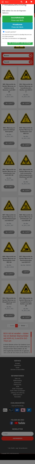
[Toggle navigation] (2, 2)
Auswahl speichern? (10, 32)
